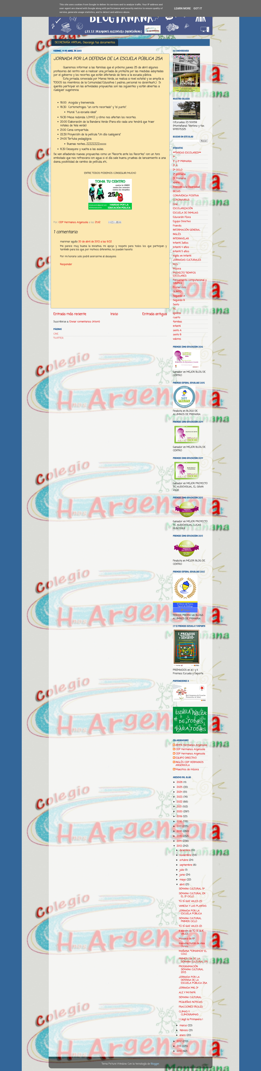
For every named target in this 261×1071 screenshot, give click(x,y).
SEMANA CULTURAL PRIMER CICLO (190, 919)
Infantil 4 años (181, 247)
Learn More (182, 8)
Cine (175, 204)
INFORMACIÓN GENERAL (186, 230)
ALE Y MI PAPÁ (187, 992)
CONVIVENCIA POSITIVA (186, 196)
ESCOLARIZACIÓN (183, 208)
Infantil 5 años (181, 251)
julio (182, 870)
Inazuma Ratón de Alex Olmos (192, 944)
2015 (180, 836)
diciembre (185, 850)
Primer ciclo (179, 287)
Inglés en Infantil (182, 256)
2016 (180, 831)
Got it (197, 8)
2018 (180, 821)
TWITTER (58, 338)
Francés (177, 226)
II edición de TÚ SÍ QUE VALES (191, 932)
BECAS (176, 191)
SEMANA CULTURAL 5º (192, 889)
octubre (184, 860)
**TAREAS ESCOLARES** (187, 153)
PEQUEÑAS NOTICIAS (190, 1002)
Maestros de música (187, 769)
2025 (180, 787)
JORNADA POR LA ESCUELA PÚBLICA (190, 912)
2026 (180, 782)
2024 (180, 792)
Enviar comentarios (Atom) (84, 322)
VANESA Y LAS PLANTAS (192, 906)
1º (174, 157)
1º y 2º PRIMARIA (182, 161)
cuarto (176, 317)
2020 (180, 811)
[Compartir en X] (115, 222)
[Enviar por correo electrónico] (109, 222)
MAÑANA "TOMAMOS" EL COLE (193, 952)
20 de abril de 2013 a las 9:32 (95, 242)
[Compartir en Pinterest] (120, 222)
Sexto (176, 304)
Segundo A (179, 296)
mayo (183, 880)
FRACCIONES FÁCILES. (191, 1007)
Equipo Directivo (182, 221)
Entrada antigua (154, 314)
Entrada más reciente (69, 314)
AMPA (176, 183)
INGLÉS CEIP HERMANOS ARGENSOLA (189, 764)
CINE (55, 334)
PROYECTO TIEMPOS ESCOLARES (184, 274)
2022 (180, 802)
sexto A (177, 330)
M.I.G (175, 264)
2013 (180, 846)
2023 (180, 797)
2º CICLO (177, 170)
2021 (180, 807)
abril (182, 884)
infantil (177, 326)
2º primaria (179, 174)
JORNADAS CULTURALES (187, 260)
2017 (179, 826)
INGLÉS (177, 234)
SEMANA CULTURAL (190, 997)
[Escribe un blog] (112, 222)
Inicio (114, 314)
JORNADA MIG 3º (188, 988)
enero (183, 1035)
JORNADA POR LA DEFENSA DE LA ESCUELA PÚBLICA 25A (193, 980)
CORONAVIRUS (181, 200)
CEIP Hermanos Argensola (190, 749)
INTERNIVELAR (181, 239)
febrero (184, 1030)
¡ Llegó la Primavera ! (191, 1019)
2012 (180, 1041)
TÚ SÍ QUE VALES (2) (190, 926)
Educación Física (182, 217)
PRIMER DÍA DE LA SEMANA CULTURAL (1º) (193, 960)
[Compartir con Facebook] (117, 222)
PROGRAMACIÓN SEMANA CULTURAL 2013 (191, 969)
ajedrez (177, 313)
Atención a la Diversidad (186, 187)
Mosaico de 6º (187, 939)
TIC (174, 309)
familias (177, 322)
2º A (175, 165)
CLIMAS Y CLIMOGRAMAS (188, 1013)
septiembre (186, 865)
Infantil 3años (180, 243)
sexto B (177, 334)
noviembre (186, 855)
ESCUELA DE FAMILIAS (185, 213)
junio (183, 875)
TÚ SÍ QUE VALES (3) (190, 901)
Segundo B (179, 300)
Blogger (155, 1064)
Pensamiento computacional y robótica (189, 281)
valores (177, 339)
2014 (180, 841)
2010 (180, 1051)
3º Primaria (179, 178)
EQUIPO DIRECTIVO (186, 758)
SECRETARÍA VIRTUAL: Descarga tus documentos (85, 42)
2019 (180, 816)
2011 (179, 1046)
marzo (184, 1025)
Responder (66, 264)
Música (177, 269)
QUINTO (177, 292)
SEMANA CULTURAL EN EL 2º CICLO (192, 895)
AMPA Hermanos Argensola (191, 745)
